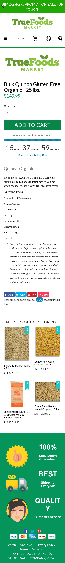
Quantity (9, 106)
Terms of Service (31, 549)
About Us (26, 545)
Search (11, 545)
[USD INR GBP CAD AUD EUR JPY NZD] (20, 38)
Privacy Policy (45, 545)
